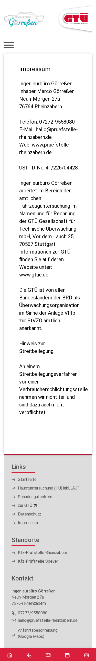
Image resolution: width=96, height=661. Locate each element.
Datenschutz (29, 514)
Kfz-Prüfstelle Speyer (38, 561)
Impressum (28, 522)
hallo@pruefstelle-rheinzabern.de (48, 620)
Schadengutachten (35, 496)
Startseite (27, 479)
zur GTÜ (25, 505)
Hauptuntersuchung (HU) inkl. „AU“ (48, 488)
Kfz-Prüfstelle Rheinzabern (42, 552)
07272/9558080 (32, 613)
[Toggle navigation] (11, 45)
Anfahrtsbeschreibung (38, 633)
